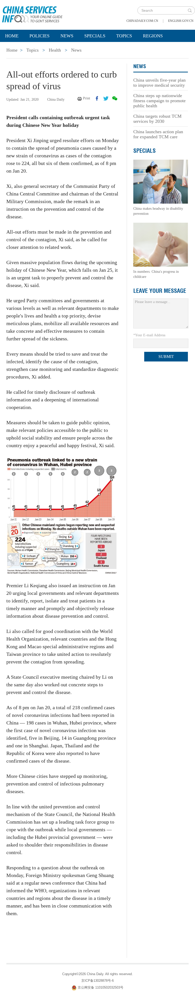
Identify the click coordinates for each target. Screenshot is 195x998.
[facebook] (97, 98)
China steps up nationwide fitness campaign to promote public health (159, 100)
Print (86, 98)
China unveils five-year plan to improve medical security (159, 83)
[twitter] (105, 98)
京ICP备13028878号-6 (97, 980)
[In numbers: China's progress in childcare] (160, 244)
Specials (94, 35)
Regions (153, 35)
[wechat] (114, 98)
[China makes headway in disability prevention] (160, 181)
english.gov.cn (180, 21)
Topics (124, 35)
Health (55, 50)
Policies (39, 35)
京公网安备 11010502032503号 (100, 987)
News (66, 35)
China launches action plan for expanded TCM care (158, 134)
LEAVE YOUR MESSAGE (159, 291)
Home (12, 35)
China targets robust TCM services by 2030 (157, 119)
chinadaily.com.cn (142, 21)
